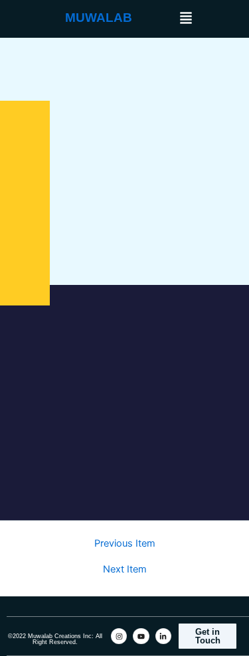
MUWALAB (98, 18)
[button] (186, 19)
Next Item (125, 569)
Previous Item (124, 544)
